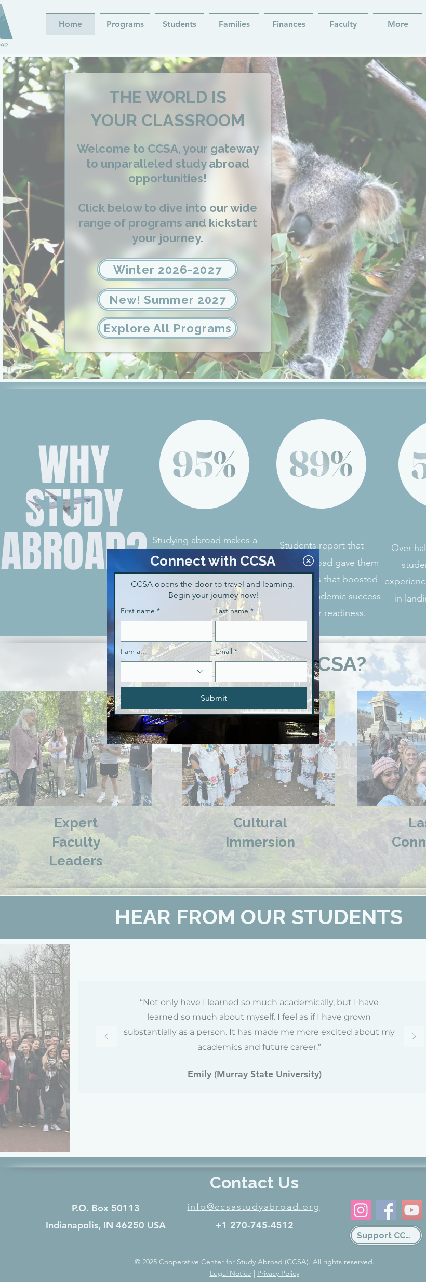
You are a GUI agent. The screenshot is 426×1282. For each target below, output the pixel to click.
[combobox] (166, 671)
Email (226, 651)
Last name (234, 611)
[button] (308, 561)
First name (140, 611)
